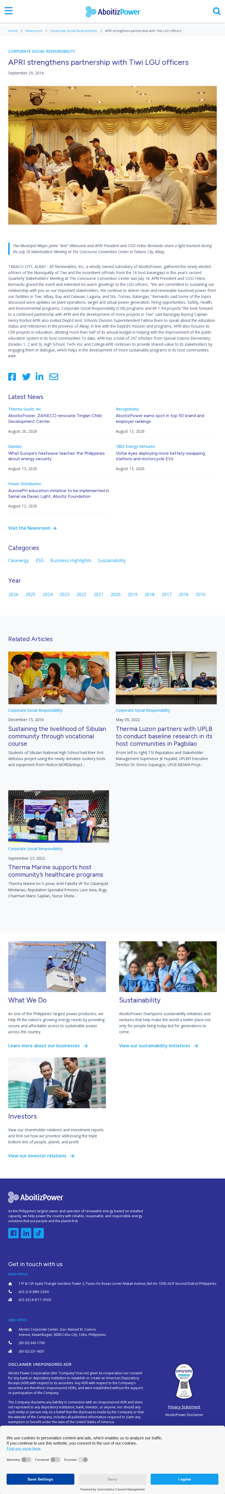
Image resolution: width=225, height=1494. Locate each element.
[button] (13, 1233)
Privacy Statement (184, 1406)
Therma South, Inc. (25, 409)
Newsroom (34, 31)
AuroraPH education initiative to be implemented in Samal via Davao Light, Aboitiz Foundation (58, 493)
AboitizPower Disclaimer (184, 1414)
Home (13, 31)
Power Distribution (24, 484)
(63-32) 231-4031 (32, 1351)
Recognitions (127, 409)
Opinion (15, 446)
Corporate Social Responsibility (74, 31)
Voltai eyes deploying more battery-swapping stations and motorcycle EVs (160, 456)
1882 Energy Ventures (135, 446)
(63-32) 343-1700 (32, 1343)
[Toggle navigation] (8, 11)
